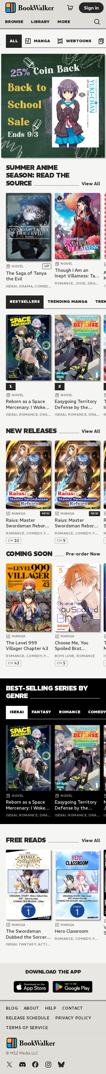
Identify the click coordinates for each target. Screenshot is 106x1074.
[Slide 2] (53, 106)
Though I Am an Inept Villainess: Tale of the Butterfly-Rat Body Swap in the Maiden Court (77, 273)
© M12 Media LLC (22, 1053)
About (31, 1008)
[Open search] (97, 21)
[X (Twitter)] (9, 1064)
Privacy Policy (73, 1018)
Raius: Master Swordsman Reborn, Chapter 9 (76, 523)
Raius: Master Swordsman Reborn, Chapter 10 (27, 523)
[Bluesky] (61, 1064)
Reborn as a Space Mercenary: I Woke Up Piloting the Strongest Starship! (27, 404)
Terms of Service (27, 1028)
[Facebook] (35, 1064)
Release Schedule (27, 1018)
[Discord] (22, 1064)
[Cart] (70, 7)
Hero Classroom (71, 931)
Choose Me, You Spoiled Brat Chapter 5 (71, 645)
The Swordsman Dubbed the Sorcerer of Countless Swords (28, 934)
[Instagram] (48, 1064)
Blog (12, 1008)
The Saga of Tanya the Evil (26, 276)
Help (51, 1008)
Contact (72, 1008)
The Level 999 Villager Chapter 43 (27, 645)
